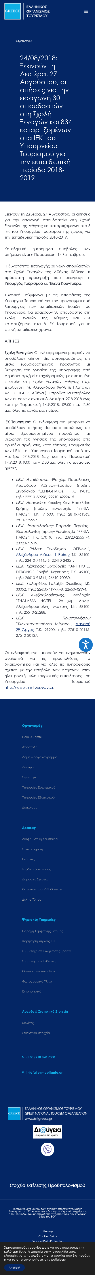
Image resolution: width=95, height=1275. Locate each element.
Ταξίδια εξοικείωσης (36, 869)
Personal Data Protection (47, 1241)
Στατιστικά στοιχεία (36, 1033)
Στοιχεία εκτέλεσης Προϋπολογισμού (47, 1185)
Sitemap (47, 1231)
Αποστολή (30, 747)
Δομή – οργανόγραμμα (39, 757)
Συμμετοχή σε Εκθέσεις (38, 961)
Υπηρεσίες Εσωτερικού (38, 787)
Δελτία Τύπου (31, 899)
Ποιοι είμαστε (32, 737)
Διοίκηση (28, 767)
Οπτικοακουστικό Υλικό (39, 971)
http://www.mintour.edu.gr (29, 687)
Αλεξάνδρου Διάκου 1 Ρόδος (43, 554)
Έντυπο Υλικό (31, 991)
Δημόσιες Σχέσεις (35, 879)
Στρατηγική (30, 777)
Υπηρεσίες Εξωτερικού (38, 797)
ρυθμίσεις (58, 1259)
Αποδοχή (14, 1267)
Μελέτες (28, 1023)
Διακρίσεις (29, 807)
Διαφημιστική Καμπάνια (40, 839)
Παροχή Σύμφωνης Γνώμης (42, 931)
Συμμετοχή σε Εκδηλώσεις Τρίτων (46, 951)
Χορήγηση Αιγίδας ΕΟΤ (39, 941)
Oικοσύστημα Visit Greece (42, 889)
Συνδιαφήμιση (32, 849)
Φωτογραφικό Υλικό (37, 981)
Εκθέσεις (28, 859)
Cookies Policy (47, 1236)
